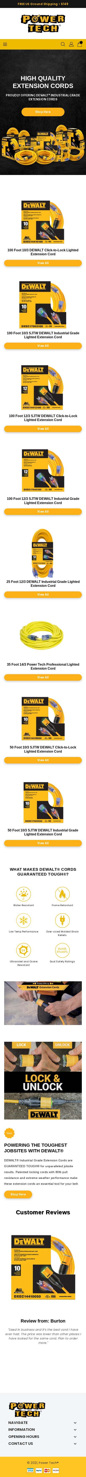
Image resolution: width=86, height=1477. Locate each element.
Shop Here (43, 112)
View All (43, 263)
